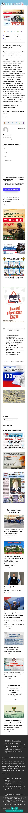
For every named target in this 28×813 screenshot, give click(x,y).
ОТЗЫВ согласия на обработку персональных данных (13, 771)
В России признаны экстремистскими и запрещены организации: (14, 347)
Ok (12, 808)
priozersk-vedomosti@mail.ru (15, 785)
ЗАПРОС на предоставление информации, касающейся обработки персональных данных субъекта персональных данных (13, 766)
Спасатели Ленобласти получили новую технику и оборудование (13, 530)
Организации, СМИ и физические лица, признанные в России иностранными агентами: (14, 352)
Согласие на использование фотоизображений (14, 763)
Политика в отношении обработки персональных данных (14, 758)
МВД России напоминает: (11, 647)
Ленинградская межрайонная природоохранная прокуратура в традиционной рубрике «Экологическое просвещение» (13, 722)
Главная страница (7, 28)
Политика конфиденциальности (14, 810)
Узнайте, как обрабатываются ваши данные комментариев (11, 199)
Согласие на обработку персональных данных (13, 761)
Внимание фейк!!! (9, 587)
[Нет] (26, 804)
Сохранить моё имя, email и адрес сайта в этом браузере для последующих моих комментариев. (14, 184)
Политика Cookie (6, 773)
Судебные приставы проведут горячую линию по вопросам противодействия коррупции (14, 688)
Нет (16, 808)
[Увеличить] (23, 245)
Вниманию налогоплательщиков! (13, 672)
